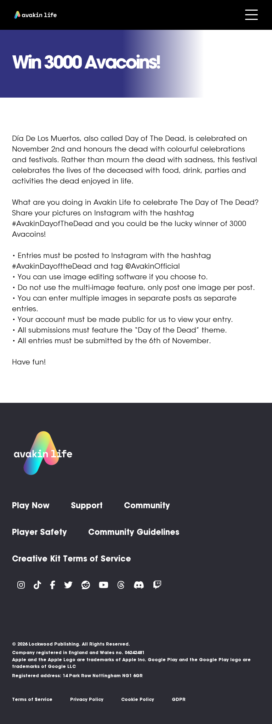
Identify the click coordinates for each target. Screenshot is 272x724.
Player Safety (39, 532)
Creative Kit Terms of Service (71, 559)
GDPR (179, 699)
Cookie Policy (137, 699)
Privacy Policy (86, 699)
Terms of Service (32, 699)
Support (87, 505)
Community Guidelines (133, 532)
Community (147, 505)
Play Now (31, 505)
